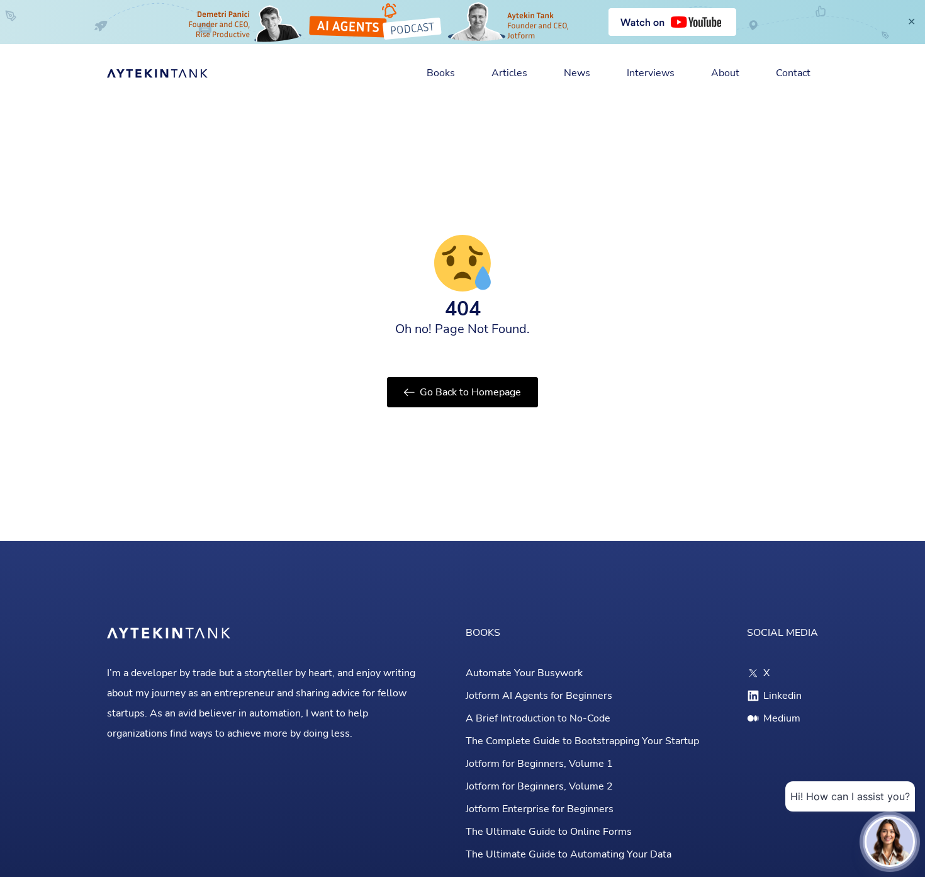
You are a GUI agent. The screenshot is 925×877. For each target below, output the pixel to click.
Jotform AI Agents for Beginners (539, 696)
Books (441, 73)
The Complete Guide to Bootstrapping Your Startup (582, 741)
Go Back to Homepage (470, 392)
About (725, 73)
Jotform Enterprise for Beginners (540, 809)
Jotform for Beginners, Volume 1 (539, 764)
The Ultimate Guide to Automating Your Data (568, 854)
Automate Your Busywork (524, 673)
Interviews (651, 73)
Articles (509, 73)
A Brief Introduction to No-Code (538, 718)
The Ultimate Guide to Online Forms (549, 832)
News (577, 73)
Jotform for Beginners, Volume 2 (539, 786)
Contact (793, 73)
